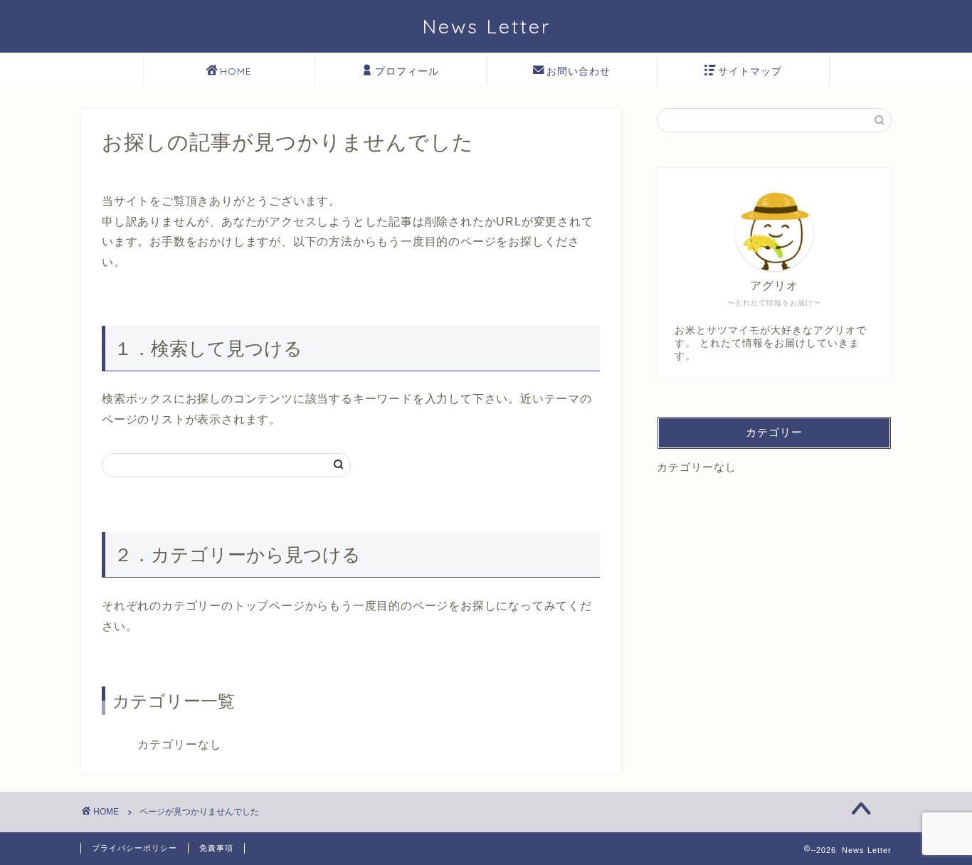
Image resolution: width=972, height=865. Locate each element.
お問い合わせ (578, 71)
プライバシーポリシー (134, 848)
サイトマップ (750, 71)
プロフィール (407, 71)
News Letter (486, 26)
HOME (236, 71)
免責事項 (216, 848)
